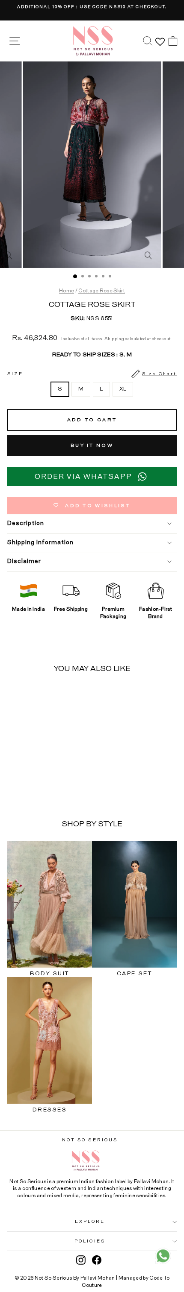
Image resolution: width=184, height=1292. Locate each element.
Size (92, 374)
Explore (90, 1221)
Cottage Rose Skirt (101, 290)
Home (66, 290)
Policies (89, 1241)
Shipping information (40, 542)
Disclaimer (24, 561)
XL (123, 389)
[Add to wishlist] (61, 695)
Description (25, 523)
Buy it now (92, 445)
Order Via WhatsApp (83, 476)
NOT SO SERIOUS (90, 1140)
